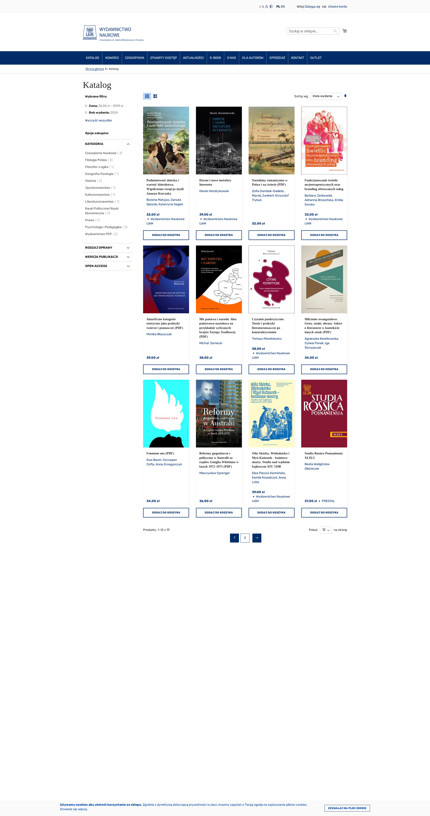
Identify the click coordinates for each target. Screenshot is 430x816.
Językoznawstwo (100, 188)
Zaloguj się (313, 6)
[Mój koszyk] (344, 31)
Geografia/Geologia (102, 174)
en (283, 6)
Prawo (92, 220)
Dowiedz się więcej (73, 809)
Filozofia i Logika (99, 167)
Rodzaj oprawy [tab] (98, 248)
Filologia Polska (99, 160)
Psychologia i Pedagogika (106, 227)
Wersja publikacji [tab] (101, 257)
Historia (93, 181)
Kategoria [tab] (94, 144)
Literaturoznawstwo (102, 201)
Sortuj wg (301, 96)
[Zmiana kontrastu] (271, 6)
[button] (278, 6)
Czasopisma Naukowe (104, 153)
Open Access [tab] (96, 266)
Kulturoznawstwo (100, 195)
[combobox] (313, 31)
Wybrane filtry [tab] (96, 96)
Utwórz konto (337, 6)
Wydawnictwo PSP (101, 234)
